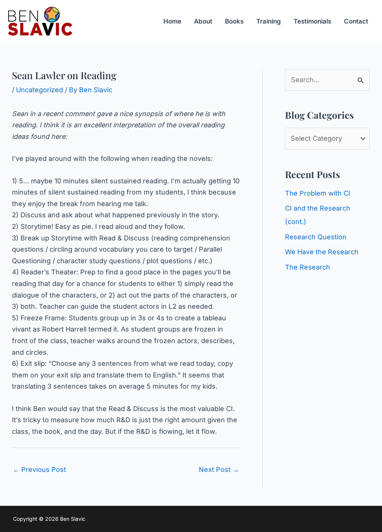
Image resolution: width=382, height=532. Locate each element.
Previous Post (39, 469)
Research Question (316, 237)
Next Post (219, 469)
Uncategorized (39, 90)
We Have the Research (321, 252)
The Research (307, 267)
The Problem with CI (317, 193)
